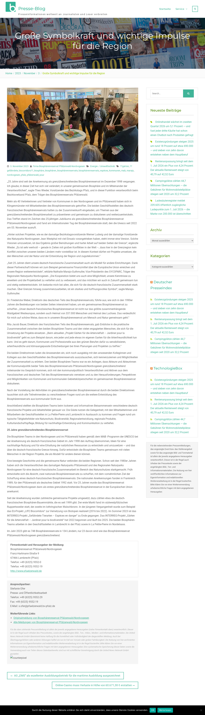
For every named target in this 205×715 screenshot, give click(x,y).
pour (42, 175)
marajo (130, 170)
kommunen (114, 170)
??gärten (124, 166)
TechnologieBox (168, 368)
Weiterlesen (165, 710)
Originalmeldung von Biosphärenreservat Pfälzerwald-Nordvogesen (51, 617)
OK (152, 710)
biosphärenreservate (67, 170)
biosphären (50, 170)
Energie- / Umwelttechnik (102, 166)
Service (180, 8)
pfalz (23, 175)
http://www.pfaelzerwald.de (26, 570)
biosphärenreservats (89, 170)
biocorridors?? (26, 170)
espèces (104, 170)
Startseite (165, 8)
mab (123, 170)
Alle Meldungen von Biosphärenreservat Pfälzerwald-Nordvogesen (50, 622)
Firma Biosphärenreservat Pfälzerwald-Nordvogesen (59, 166)
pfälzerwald (33, 175)
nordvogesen (13, 175)
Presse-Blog (31, 8)
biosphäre (39, 170)
